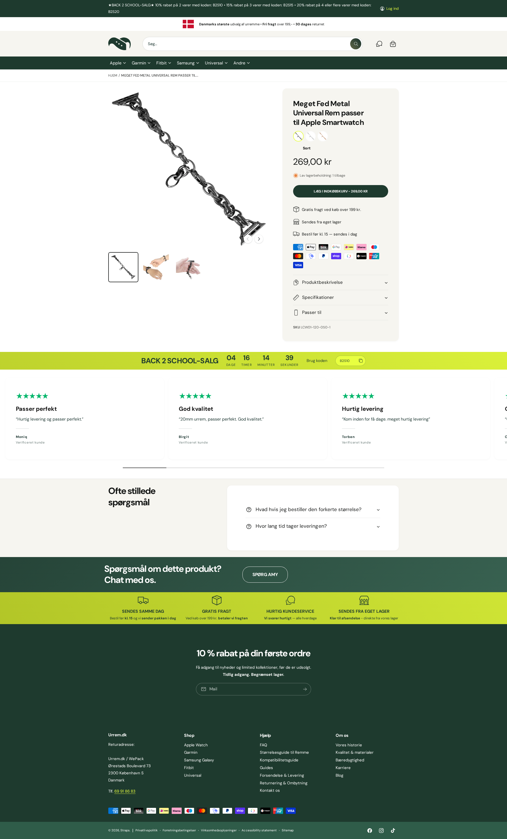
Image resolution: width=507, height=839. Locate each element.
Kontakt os (270, 790)
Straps (125, 830)
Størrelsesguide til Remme (284, 752)
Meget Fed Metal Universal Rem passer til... (159, 75)
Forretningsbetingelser (179, 830)
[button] (118, 63)
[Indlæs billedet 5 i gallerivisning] (189, 267)
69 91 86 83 (124, 791)
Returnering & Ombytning (283, 783)
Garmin (139, 63)
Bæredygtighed (350, 760)
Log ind (392, 8)
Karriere (343, 767)
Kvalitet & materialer (355, 752)
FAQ (263, 745)
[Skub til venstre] (248, 239)
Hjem (112, 75)
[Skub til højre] (259, 239)
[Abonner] (305, 689)
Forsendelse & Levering (282, 775)
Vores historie (349, 745)
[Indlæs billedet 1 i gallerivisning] (123, 267)
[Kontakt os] (379, 44)
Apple (115, 63)
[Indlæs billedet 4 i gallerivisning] (156, 267)
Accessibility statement (259, 830)
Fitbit (161, 63)
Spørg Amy (265, 574)
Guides (266, 767)
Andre (239, 63)
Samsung (186, 63)
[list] (253, 24)
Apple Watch (196, 745)
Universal (214, 63)
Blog (339, 775)
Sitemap (288, 830)
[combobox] (253, 44)
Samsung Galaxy (199, 760)
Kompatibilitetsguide (279, 760)
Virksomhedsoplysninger (219, 830)
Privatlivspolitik (146, 830)
